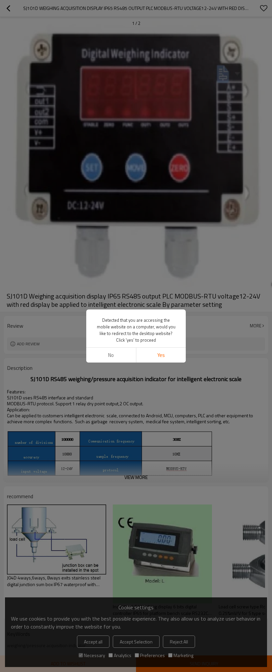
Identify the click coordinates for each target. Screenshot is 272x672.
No (111, 355)
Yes (161, 355)
